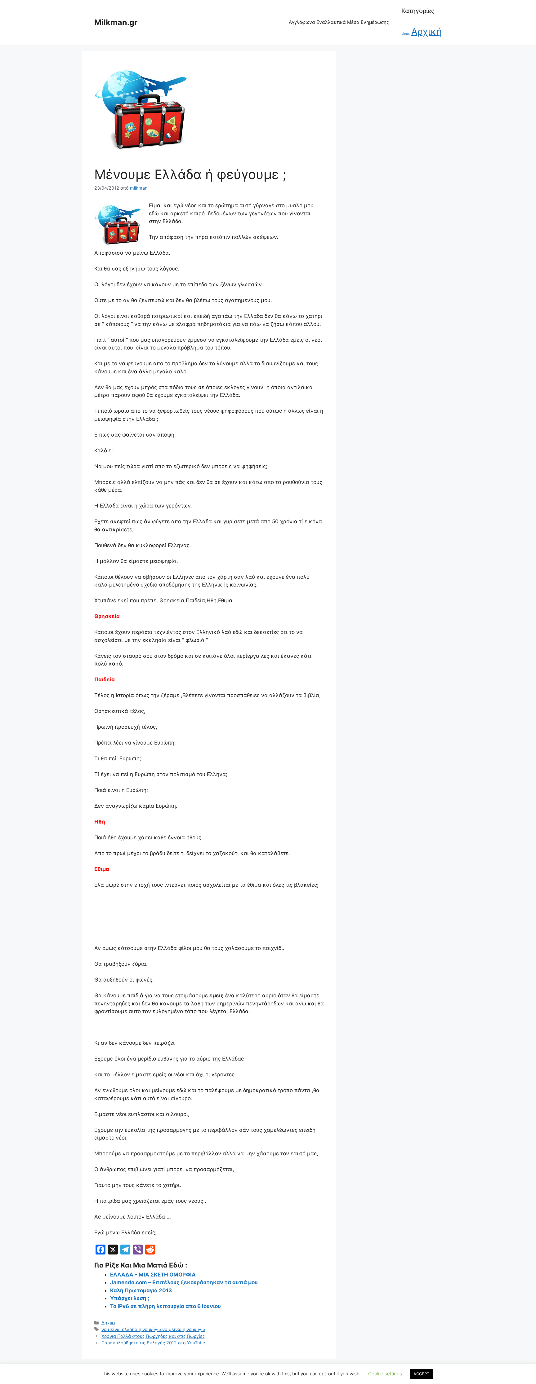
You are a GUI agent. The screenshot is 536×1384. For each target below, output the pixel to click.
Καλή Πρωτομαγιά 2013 (141, 1290)
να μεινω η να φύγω (183, 1329)
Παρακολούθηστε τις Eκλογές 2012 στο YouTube (153, 1342)
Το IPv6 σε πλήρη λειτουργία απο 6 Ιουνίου (165, 1306)
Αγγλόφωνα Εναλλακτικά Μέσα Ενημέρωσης (339, 22)
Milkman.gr (115, 22)
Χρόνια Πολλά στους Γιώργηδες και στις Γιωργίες (153, 1336)
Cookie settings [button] (385, 1374)
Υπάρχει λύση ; (129, 1298)
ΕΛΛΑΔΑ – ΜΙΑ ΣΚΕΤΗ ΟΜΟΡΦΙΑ (153, 1275)
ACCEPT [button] (421, 1373)
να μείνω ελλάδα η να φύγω (131, 1329)
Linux (405, 34)
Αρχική (426, 31)
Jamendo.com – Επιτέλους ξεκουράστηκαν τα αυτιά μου (184, 1282)
